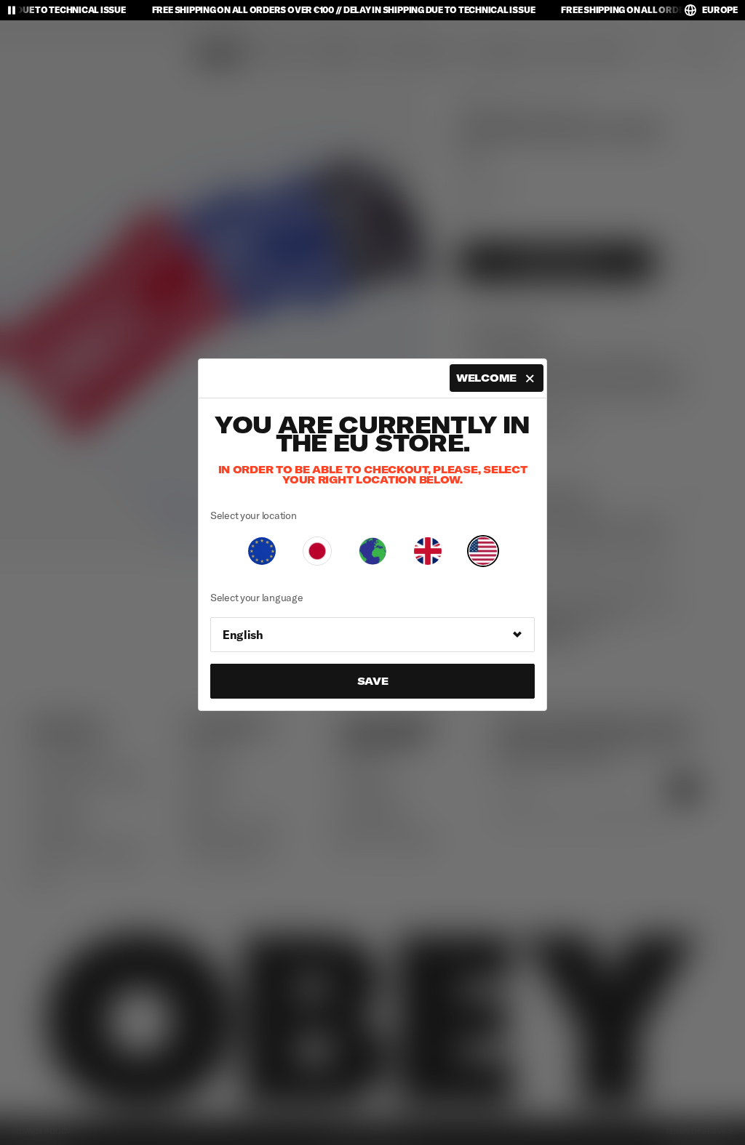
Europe (720, 9)
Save (373, 681)
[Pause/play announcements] (11, 10)
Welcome (486, 378)
